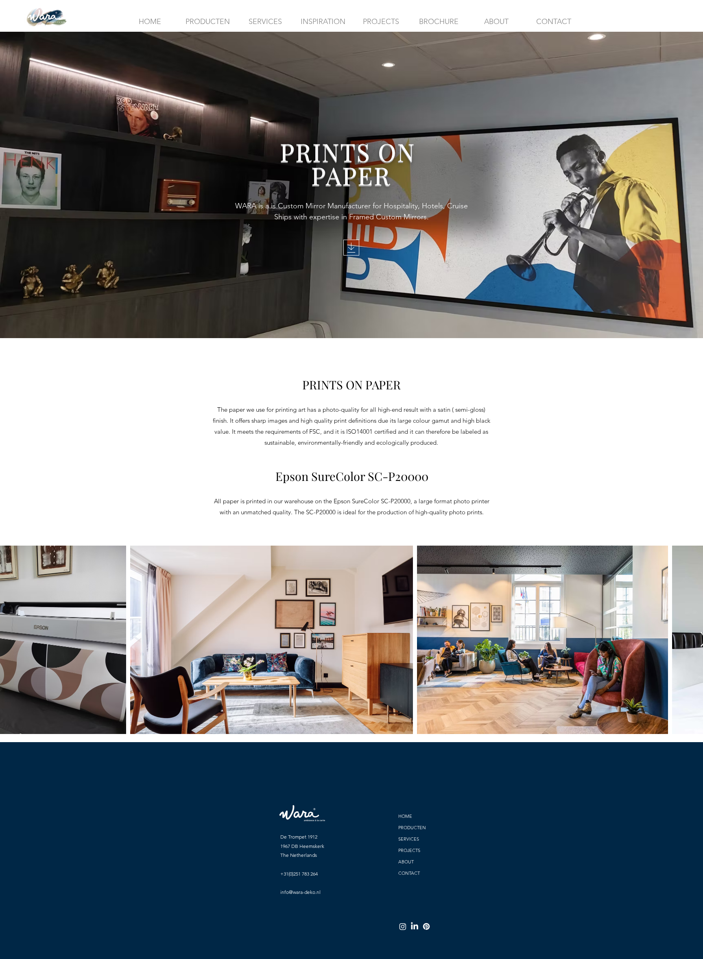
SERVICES (408, 839)
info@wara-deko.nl (300, 892)
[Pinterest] (426, 926)
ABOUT (406, 862)
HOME (405, 816)
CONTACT (409, 873)
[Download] (351, 248)
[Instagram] (402, 926)
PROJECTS (409, 850)
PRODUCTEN (412, 827)
